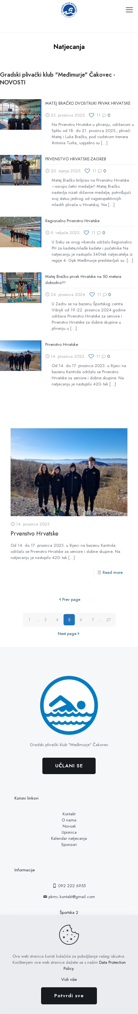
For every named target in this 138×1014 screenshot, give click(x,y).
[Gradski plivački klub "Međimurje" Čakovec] (69, 10)
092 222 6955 (71, 886)
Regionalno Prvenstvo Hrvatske (72, 221)
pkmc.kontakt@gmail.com (71, 897)
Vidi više (69, 979)
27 (108, 620)
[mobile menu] (129, 9)
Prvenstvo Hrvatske (61, 344)
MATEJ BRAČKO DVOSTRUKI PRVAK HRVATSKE (88, 103)
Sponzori (69, 844)
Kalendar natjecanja (69, 838)
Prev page (71, 599)
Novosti (69, 826)
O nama (69, 820)
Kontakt (69, 814)
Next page (67, 633)
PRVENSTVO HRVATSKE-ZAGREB (75, 159)
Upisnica (69, 832)
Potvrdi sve (69, 995)
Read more (113, 572)
